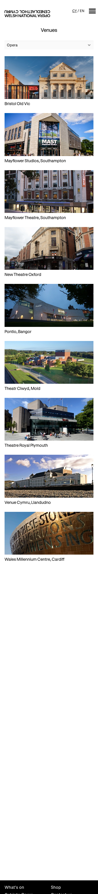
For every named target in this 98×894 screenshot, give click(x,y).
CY (74, 11)
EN (82, 11)
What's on (14, 887)
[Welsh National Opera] (27, 14)
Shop (56, 887)
